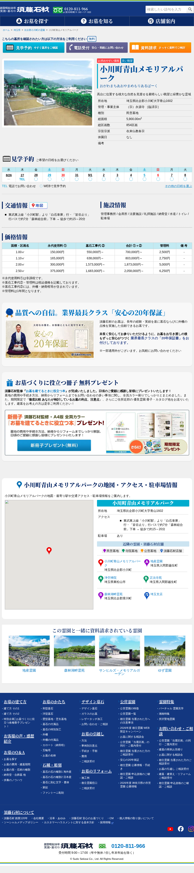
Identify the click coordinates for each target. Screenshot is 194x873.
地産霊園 (156, 561)
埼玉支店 (156, 594)
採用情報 (105, 822)
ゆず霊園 (165, 670)
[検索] (190, 9)
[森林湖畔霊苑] (74, 650)
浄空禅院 (110, 577)
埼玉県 (17, 30)
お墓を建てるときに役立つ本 (45, 391)
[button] (49, 551)
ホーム (6, 30)
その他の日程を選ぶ (178, 186)
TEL (22, 179)
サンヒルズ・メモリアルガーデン (119, 672)
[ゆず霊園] (164, 650)
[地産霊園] (29, 650)
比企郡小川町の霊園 (34, 30)
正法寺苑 (156, 577)
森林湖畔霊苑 (113, 594)
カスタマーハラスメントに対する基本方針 (69, 822)
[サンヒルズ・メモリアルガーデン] (119, 650)
